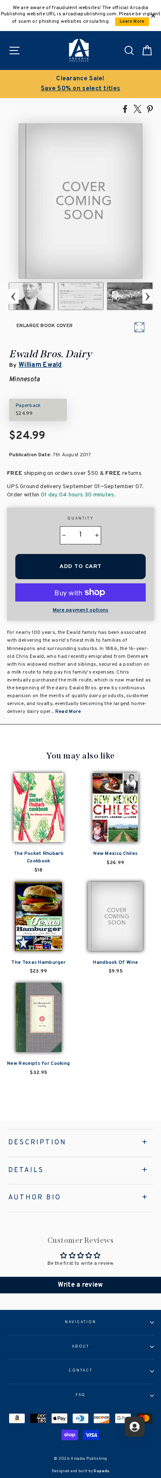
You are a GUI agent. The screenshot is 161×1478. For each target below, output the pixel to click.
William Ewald (40, 365)
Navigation (80, 1322)
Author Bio (34, 1198)
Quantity (80, 518)
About (81, 1346)
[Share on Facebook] (125, 108)
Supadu (101, 1471)
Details (26, 1170)
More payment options (81, 610)
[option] (80, 84)
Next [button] (147, 296)
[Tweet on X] (137, 108)
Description (37, 1143)
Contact (80, 1370)
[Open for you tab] (134, 1427)
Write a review (80, 1285)
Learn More (132, 21)
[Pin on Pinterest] (150, 108)
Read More (68, 711)
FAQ (81, 1395)
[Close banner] (153, 15)
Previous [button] (13, 296)
